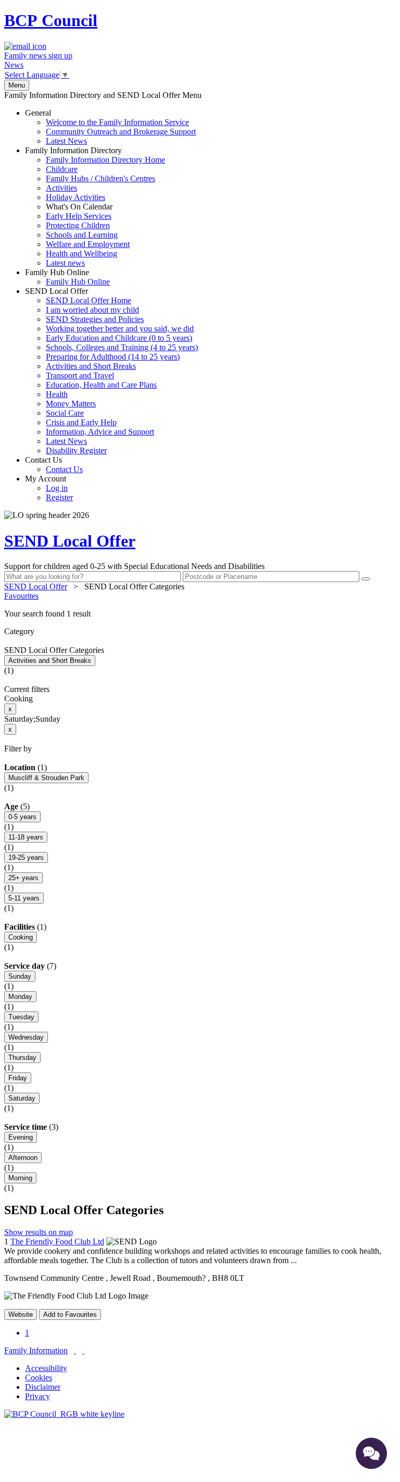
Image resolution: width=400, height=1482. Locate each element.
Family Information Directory (95, 206)
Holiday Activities (75, 197)
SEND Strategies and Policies (95, 319)
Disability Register (76, 450)
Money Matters (71, 403)
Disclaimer (42, 1386)
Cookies (38, 1377)
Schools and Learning (82, 234)
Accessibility (46, 1368)
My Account (49, 488)
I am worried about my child (92, 309)
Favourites (21, 595)
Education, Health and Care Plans (101, 384)
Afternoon (23, 1158)
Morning (20, 1178)
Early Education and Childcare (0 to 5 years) (119, 338)
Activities (61, 187)
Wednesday (26, 1037)
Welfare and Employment (88, 244)
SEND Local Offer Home (88, 300)
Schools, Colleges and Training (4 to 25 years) (122, 347)
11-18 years (25, 837)
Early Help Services (78, 216)
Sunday (19, 976)
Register (59, 497)
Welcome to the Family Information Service (117, 122)
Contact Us (54, 464)
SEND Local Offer (111, 371)
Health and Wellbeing (81, 253)
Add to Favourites (70, 1314)
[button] (200, 614)
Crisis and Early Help (81, 422)
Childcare (62, 169)
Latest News (66, 141)
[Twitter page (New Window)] (75, 1350)
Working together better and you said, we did (120, 328)
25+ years (23, 878)
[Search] (365, 579)
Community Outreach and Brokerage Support (121, 131)
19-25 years (26, 857)
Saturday (21, 1098)
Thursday (22, 1057)
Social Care (65, 413)
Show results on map (38, 1232)
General (110, 126)
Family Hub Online (67, 277)
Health (57, 394)
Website (20, 1314)
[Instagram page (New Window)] (83, 1350)
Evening (20, 1137)
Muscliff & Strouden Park (46, 778)
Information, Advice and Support (100, 431)
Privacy (37, 1396)
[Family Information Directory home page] (64, 1414)
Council (50, 20)
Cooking (20, 937)
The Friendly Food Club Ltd (57, 1241)
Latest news (65, 262)
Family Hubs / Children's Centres (100, 178)
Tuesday (21, 1017)
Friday (17, 1078)
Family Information (36, 1350)
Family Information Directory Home (105, 159)
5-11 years (24, 898)
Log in (57, 488)
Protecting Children (78, 225)
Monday (20, 997)
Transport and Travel (80, 375)
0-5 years (22, 817)
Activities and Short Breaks (91, 366)
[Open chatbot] (371, 1453)
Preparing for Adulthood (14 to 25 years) (113, 356)
